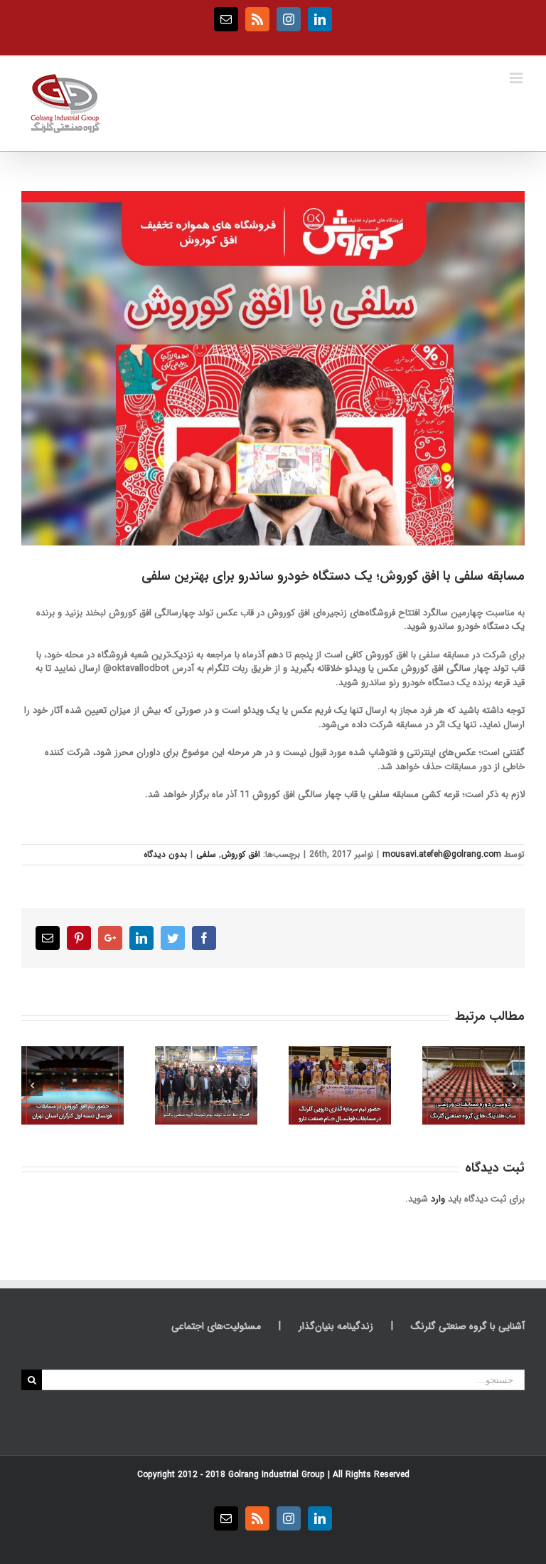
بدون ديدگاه (165, 854)
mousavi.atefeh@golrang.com (441, 854)
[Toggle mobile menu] (517, 78)
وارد (438, 1199)
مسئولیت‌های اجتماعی (216, 1326)
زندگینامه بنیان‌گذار (336, 1326)
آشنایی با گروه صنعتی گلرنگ (468, 1326)
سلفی (206, 854)
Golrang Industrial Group (276, 1474)
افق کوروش (240, 854)
